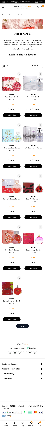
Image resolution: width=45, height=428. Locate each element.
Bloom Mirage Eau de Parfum (33, 250)
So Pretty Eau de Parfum (11, 198)
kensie (20, 15)
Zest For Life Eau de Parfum (33, 199)
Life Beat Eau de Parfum (33, 147)
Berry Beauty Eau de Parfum (12, 250)
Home (4, 15)
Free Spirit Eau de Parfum (33, 97)
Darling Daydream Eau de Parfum (12, 301)
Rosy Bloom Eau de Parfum (11, 97)
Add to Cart (12, 115)
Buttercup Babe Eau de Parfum (12, 148)
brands (11, 15)
